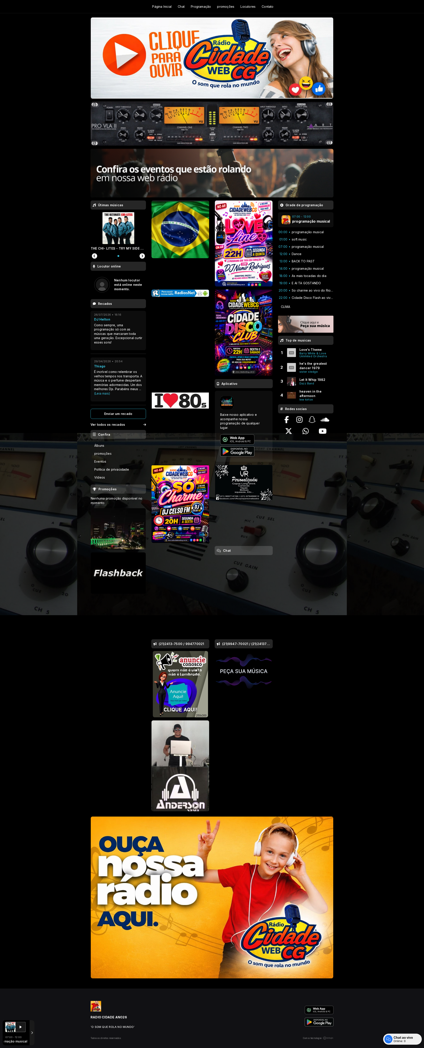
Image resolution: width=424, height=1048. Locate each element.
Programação (201, 6)
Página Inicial (162, 6)
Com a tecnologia (312, 1038)
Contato (267, 6)
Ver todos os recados (108, 424)
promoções (225, 6)
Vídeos (99, 477)
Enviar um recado (118, 414)
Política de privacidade (111, 469)
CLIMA (285, 307)
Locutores (248, 6)
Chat (181, 6)
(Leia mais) (102, 393)
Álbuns (99, 445)
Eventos (100, 461)
